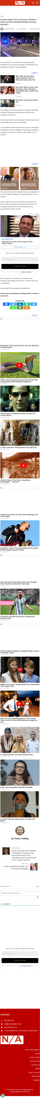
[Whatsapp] (13, 307)
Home (37, 1053)
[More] (27, 307)
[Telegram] (33, 304)
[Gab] (27, 304)
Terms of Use (35, 1061)
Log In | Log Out (34, 1072)
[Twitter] (13, 304)
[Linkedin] (20, 304)
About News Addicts (32, 1050)
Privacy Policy (35, 1057)
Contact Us (35, 1065)
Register (37, 1080)
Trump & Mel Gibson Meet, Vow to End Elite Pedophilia (15, 866)
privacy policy (26, 272)
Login (37, 886)
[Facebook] (6, 304)
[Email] (20, 307)
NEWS (2, 16)
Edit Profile (36, 1076)
